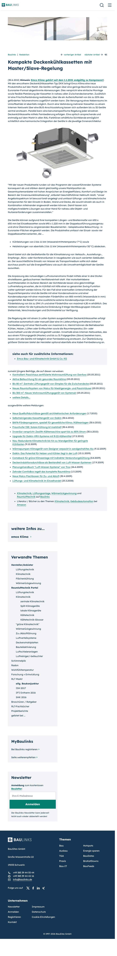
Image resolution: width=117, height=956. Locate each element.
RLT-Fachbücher (20, 706)
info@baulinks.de (22, 879)
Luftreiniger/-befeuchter (29, 656)
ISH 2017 (21, 688)
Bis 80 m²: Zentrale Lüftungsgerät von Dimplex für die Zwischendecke (50, 383)
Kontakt (12, 922)
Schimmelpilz (18, 660)
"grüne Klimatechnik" (27, 624)
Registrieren (14, 916)
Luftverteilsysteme (26, 637)
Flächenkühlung (25, 578)
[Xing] (44, 888)
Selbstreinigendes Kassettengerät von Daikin (36, 418)
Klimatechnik (24, 493)
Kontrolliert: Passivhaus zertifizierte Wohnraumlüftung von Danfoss (49, 374)
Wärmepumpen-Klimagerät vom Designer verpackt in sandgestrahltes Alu (53, 448)
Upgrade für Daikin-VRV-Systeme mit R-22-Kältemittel (41, 436)
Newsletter (14, 906)
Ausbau (63, 850)
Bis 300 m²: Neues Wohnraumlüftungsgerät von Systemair (44, 392)
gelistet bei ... (18, 715)
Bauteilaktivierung (26, 647)
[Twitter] (28, 888)
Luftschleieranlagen (27, 651)
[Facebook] (34, 888)
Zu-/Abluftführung (26, 633)
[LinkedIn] (39, 888)
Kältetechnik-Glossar (31, 619)
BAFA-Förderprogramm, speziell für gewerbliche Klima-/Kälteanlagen (50, 422)
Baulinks (12, 54)
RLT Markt (16, 679)
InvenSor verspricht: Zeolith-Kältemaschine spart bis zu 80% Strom (49, 431)
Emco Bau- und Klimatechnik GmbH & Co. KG (42, 358)
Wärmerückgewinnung (63, 493)
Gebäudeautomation (81, 501)
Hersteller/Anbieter (22, 564)
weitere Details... (21, 397)
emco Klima (20, 536)
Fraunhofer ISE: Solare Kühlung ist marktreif (36, 427)
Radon (15, 665)
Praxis (62, 861)
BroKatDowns (90, 861)
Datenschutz (39, 911)
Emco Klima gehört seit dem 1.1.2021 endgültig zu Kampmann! (67, 80)
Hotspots (88, 845)
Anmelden (13, 911)
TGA (61, 855)
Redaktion (24, 54)
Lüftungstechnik (25, 569)
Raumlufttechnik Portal (24, 587)
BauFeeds (88, 866)
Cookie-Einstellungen (43, 916)
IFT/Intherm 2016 (26, 692)
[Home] (32, 841)
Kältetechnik (27, 615)
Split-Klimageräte (30, 606)
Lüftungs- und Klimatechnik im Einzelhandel (36, 480)
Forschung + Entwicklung (25, 674)
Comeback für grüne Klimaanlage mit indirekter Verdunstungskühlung (50, 457)
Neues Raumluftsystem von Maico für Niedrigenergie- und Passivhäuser (51, 388)
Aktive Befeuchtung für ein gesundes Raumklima (39, 379)
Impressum (38, 906)
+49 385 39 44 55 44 (23, 872)
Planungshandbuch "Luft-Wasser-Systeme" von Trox (41, 467)
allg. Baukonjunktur (27, 683)
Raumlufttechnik (26, 496)
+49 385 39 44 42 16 (23, 876)
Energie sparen (91, 850)
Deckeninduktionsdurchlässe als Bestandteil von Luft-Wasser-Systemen (51, 462)
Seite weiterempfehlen (23, 757)
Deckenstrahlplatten (27, 642)
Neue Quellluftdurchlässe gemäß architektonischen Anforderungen (49, 413)
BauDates (88, 855)
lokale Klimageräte (30, 610)
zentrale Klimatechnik (32, 601)
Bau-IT (63, 866)
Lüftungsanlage (41, 493)
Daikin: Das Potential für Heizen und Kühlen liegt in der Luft (44, 453)
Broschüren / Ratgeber (24, 701)
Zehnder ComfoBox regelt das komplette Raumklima (41, 471)
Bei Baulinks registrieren (24, 749)
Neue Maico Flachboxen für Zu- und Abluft (35, 476)
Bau (61, 845)
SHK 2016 (21, 697)
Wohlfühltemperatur (22, 669)
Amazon (21, 504)
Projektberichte (19, 711)
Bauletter (16, 788)
